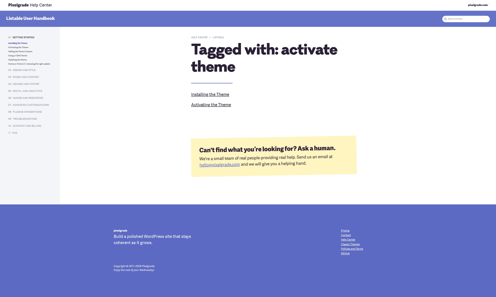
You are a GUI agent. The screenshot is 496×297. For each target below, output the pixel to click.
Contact (346, 235)
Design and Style (24, 70)
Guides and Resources (28, 98)
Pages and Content (26, 77)
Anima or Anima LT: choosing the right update (29, 64)
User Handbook (30, 19)
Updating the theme (17, 60)
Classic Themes (350, 244)
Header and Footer (26, 84)
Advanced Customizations (31, 105)
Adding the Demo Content (20, 52)
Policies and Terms (352, 249)
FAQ (14, 132)
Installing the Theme (17, 43)
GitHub (345, 253)
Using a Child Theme (17, 56)
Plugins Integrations (27, 112)
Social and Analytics (27, 91)
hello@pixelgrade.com (220, 165)
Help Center (30, 5)
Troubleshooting (25, 118)
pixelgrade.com (478, 5)
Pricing (345, 230)
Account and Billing (27, 125)
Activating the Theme (18, 47)
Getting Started (23, 37)
